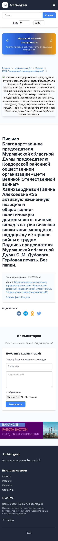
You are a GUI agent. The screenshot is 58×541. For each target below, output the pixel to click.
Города (6, 476)
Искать (49, 15)
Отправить (15, 404)
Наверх (10, 520)
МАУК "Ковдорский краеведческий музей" (23, 71)
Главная (6, 68)
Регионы (7, 480)
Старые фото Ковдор (18, 297)
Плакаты (7, 485)
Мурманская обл (23, 68)
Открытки (8, 489)
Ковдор (39, 68)
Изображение (13, 392)
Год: (15, 22)
